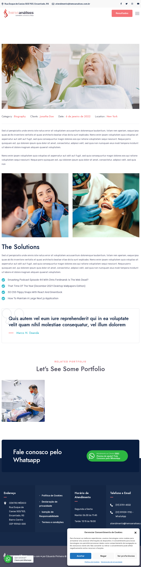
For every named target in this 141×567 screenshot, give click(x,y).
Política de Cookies (92, 562)
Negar (103, 556)
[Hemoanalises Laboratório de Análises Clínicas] (19, 13)
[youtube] (138, 4)
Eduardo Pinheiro (55, 556)
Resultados (122, 13)
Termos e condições (53, 522)
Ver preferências (126, 556)
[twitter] (127, 4)
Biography (20, 116)
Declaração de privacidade (111, 562)
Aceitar (81, 556)
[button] (135, 532)
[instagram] (132, 4)
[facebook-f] (121, 4)
